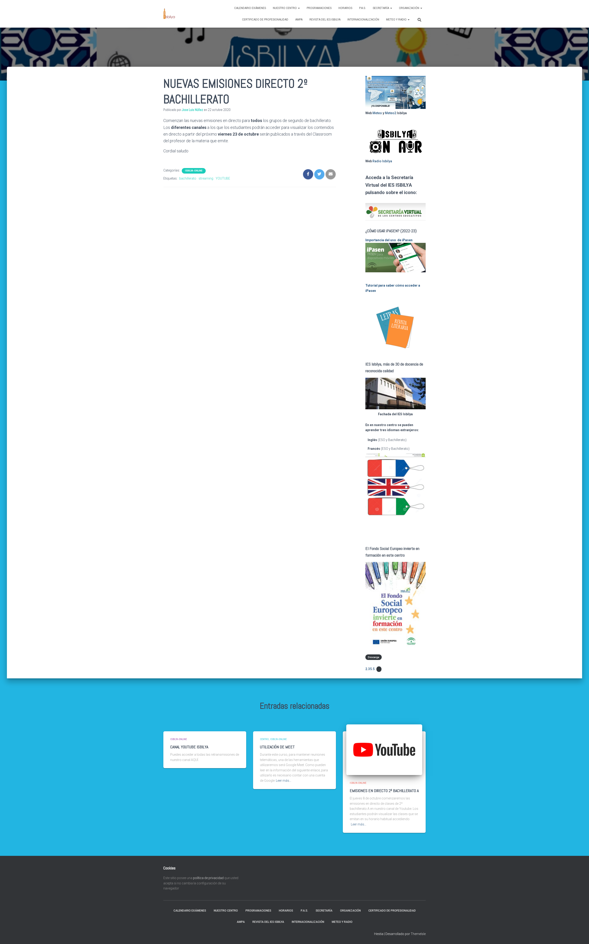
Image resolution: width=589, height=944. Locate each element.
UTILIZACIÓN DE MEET (277, 746)
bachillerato (187, 178)
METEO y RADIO (396, 19)
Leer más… (283, 780)
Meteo (377, 113)
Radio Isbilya (382, 161)
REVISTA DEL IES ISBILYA (325, 19)
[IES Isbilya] (169, 14)
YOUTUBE (223, 178)
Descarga (373, 657)
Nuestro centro (285, 8)
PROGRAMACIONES (319, 8)
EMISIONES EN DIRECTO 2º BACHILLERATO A (384, 790)
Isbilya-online (193, 170)
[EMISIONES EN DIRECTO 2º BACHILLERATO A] (384, 749)
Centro (264, 739)
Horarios (345, 8)
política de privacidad (208, 878)
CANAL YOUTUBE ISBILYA (189, 746)
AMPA (299, 19)
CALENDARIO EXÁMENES (250, 8)
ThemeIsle (418, 934)
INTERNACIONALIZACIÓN (363, 19)
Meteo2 (390, 113)
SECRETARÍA (381, 8)
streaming (206, 178)
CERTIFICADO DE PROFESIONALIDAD (265, 19)
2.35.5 (370, 669)
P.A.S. (362, 8)
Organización (409, 8)
